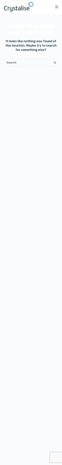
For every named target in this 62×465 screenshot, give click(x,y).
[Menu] (56, 6)
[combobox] (28, 62)
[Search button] (54, 62)
